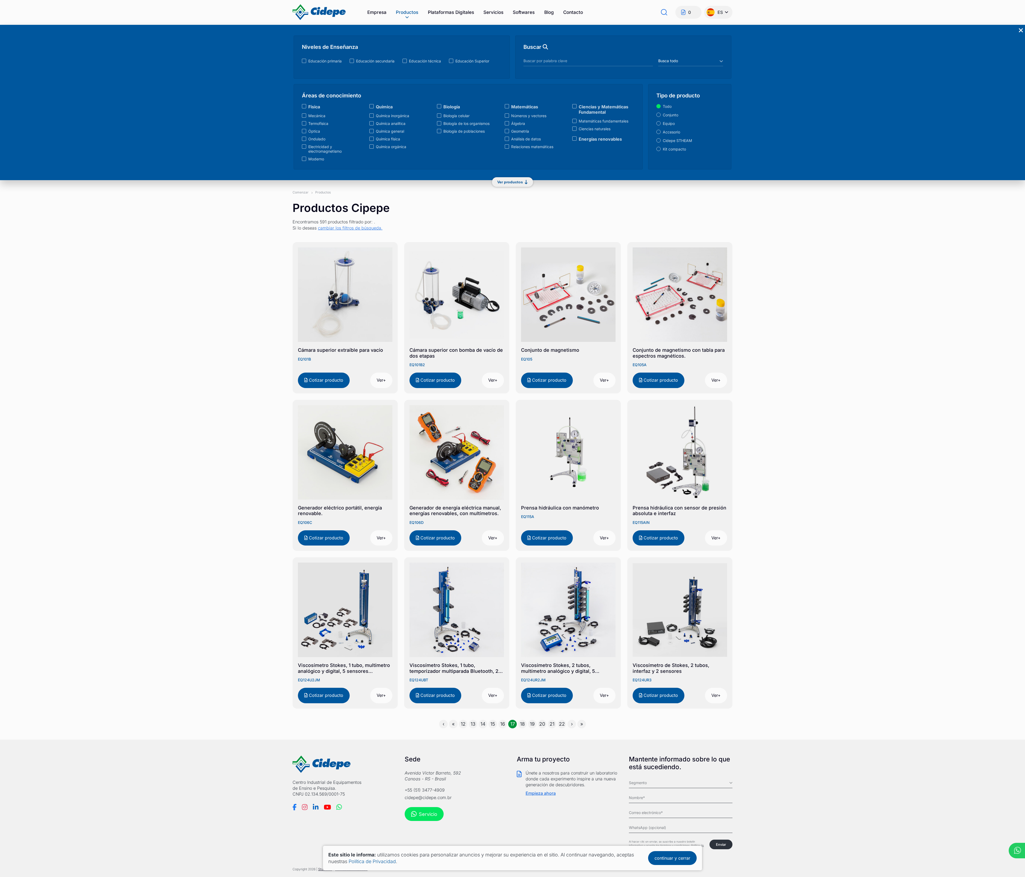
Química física (388, 139)
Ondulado (316, 139)
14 (483, 724)
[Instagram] (305, 807)
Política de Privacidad (372, 861)
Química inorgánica (392, 115)
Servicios (493, 12)
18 (522, 724)
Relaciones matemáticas (532, 146)
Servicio (428, 814)
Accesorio (671, 132)
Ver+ (381, 380)
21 (552, 724)
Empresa (377, 12)
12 (463, 724)
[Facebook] (295, 807)
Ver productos (510, 182)
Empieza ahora (541, 793)
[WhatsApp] (339, 807)
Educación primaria (325, 61)
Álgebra (518, 123)
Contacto (573, 12)
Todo (667, 106)
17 (512, 724)
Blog (549, 12)
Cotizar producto (325, 380)
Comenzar (301, 192)
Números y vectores (528, 115)
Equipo (669, 123)
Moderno (316, 159)
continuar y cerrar (672, 858)
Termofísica (318, 123)
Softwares (524, 12)
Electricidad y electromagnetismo (325, 148)
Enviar (721, 844)
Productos (407, 12)
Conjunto (670, 115)
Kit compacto (674, 149)
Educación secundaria (375, 61)
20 (542, 724)
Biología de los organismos (466, 123)
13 (473, 724)
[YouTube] (327, 807)
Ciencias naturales (594, 129)
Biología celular (456, 115)
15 (492, 724)
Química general (390, 131)
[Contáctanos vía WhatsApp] (1017, 851)
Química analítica (390, 123)
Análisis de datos (526, 139)
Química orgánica (391, 146)
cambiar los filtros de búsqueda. (350, 228)
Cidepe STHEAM (677, 140)
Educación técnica (425, 61)
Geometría (520, 131)
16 (502, 724)
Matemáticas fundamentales (603, 121)
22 (562, 724)
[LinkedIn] (315, 807)
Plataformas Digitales (451, 12)
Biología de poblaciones (464, 131)
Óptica (314, 131)
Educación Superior (472, 61)
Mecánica (316, 115)
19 (532, 724)
